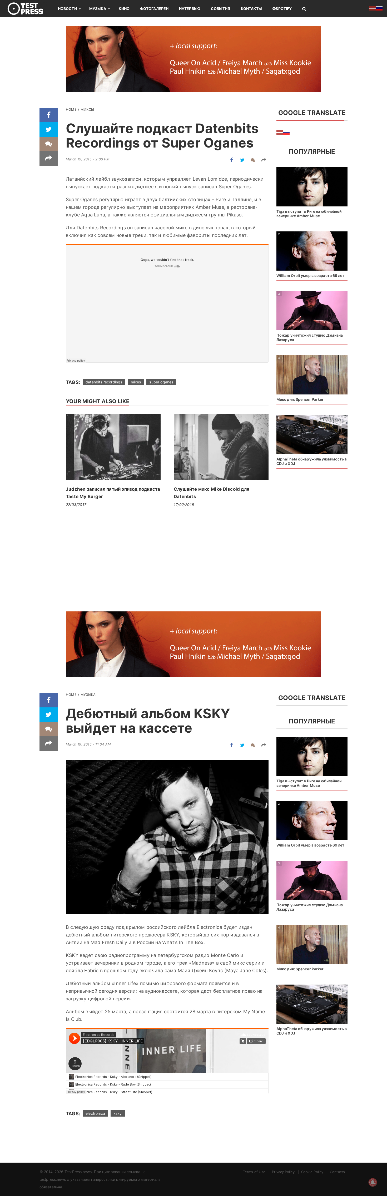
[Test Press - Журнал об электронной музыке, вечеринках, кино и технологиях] (29, 8)
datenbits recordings (104, 382)
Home (71, 109)
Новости (67, 8)
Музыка (97, 8)
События (220, 8)
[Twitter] (48, 129)
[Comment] (48, 144)
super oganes (161, 382)
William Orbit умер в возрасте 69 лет (310, 275)
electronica (95, 1113)
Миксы (87, 109)
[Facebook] (48, 115)
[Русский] (286, 132)
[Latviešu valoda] (279, 132)
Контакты (251, 8)
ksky (117, 1113)
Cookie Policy (312, 1172)
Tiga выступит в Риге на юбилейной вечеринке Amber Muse (308, 213)
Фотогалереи (154, 8)
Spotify (284, 8)
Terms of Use (254, 1172)
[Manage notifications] (373, 1182)
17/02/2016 (184, 504)
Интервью (189, 8)
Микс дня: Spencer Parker (300, 399)
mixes (136, 382)
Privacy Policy (283, 1172)
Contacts (337, 1172)
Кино (124, 8)
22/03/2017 (76, 504)
